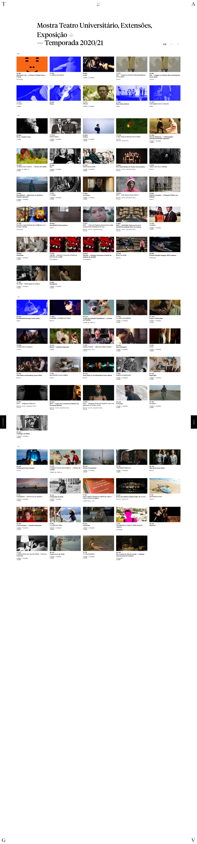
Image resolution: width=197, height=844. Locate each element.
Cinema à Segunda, (56, 139)
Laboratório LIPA (88, 501)
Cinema (19, 106)
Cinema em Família (89, 322)
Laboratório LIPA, (89, 349)
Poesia (52, 228)
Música (151, 169)
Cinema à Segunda (88, 77)
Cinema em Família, (23, 169)
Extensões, (119, 558)
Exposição (20, 79)
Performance (54, 259)
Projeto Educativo (122, 140)
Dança (118, 106)
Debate (151, 199)
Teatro (118, 79)
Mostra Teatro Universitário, (126, 169)
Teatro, (118, 139)
